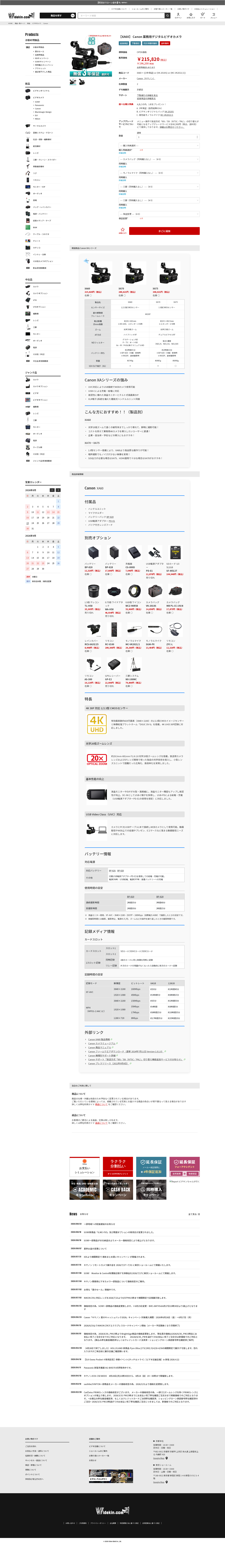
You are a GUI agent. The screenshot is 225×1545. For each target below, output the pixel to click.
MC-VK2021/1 (166, 114)
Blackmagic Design (43, 112)
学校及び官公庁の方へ (34, 1479)
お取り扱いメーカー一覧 (163, 9)
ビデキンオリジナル (41, 90)
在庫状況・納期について (35, 1455)
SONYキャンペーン (43, 61)
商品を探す (56, 15)
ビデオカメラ (38, 97)
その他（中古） (39, 354)
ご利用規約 (83, 1523)
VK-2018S (169, 111)
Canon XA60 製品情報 (99, 1039)
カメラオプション (40, 293)
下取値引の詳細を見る (147, 95)
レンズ (36, 153)
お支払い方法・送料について (37, 1451)
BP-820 (110, 516)
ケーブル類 (37, 447)
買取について (30, 1469)
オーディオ (37, 193)
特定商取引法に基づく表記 (129, 1523)
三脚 (35, 327)
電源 (35, 347)
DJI (36, 115)
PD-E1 (112, 520)
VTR (35, 300)
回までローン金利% (112, 2)
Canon (38, 108)
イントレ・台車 (39, 254)
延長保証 (124, 43)
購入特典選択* (125, 149)
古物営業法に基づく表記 (151, 1523)
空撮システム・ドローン (43, 132)
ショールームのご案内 (140, 9)
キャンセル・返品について (36, 1460)
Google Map (158, 1458)
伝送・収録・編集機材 (42, 139)
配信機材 (36, 146)
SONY (37, 101)
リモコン (36, 180)
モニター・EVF (39, 186)
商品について (101, 1104)
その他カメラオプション (43, 261)
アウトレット (40, 68)
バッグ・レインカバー (42, 207)
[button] (73, 81)
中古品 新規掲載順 (40, 361)
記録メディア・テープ (42, 220)
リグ (35, 173)
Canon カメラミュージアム (101, 1043)
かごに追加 (164, 231)
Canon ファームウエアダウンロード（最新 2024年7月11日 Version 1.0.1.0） (126, 1051)
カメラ (36, 286)
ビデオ (36, 393)
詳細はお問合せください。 (172, 127)
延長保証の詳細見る (146, 98)
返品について (101, 1122)
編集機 (36, 313)
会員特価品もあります (146, 67)
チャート (36, 241)
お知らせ (92, 1460)
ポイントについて (32, 1474)
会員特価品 (39, 54)
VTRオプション (39, 307)
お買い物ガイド (183, 9)
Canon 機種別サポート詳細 (101, 1055)
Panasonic (39, 105)
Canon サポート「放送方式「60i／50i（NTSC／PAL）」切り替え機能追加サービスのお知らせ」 (135, 1059)
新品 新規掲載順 (39, 268)
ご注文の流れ (30, 1446)
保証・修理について (33, 1465)
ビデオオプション (40, 400)
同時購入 (123, 163)
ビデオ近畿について (119, 9)
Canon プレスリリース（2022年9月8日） (108, 1063)
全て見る (192, 1214)
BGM (35, 227)
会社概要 (113, 1523)
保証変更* (123, 218)
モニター (36, 334)
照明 (35, 200)
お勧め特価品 (38, 47)
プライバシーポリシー (98, 1523)
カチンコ (36, 247)
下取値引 (136, 43)
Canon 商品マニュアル (99, 1047)
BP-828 (120, 870)
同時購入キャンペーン (44, 65)
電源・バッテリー (40, 213)
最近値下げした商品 (43, 71)
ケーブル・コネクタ (41, 234)
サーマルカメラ (39, 126)
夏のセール (39, 51)
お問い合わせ (70, 1523)
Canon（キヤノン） (146, 78)
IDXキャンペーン (42, 58)
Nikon (37, 118)
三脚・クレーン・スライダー (45, 159)
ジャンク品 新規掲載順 (42, 460)
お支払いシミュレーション (204, 9)
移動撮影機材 (38, 166)
